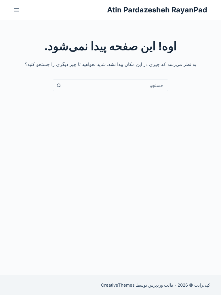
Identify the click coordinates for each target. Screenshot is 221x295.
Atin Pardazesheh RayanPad (157, 9)
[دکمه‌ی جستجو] (58, 85)
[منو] (16, 10)
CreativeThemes (118, 285)
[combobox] (116, 85)
